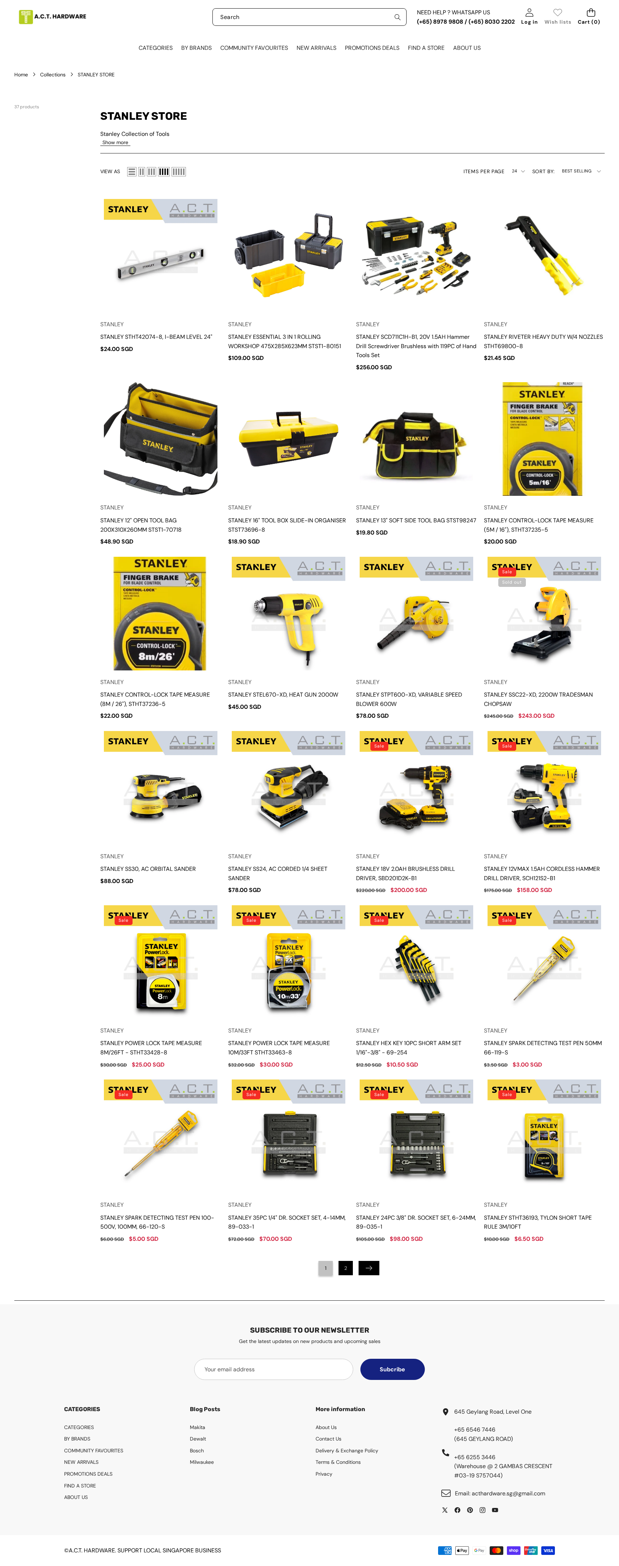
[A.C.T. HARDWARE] (52, 17)
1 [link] (325, 1268)
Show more (115, 142)
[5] (179, 171)
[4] (164, 171)
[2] (141, 171)
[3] (151, 171)
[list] (131, 171)
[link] (557, 17)
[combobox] (309, 17)
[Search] (398, 17)
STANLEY (112, 324)
